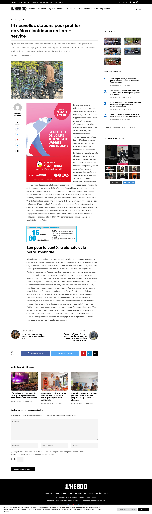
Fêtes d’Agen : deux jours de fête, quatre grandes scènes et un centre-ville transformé (24, 395)
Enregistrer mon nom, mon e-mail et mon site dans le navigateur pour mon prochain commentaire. (48, 452)
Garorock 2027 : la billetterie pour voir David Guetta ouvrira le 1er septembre (125, 116)
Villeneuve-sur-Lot (65, 8)
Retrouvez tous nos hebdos (42, 2)
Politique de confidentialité (96, 493)
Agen (51, 8)
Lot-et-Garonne (83, 8)
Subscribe (130, 182)
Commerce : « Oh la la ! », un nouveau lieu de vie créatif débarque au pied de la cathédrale (53, 396)
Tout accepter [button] (143, 509)
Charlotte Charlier (18, 115)
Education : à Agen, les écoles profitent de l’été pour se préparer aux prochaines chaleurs (84, 396)
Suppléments (105, 8)
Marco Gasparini (46, 403)
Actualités (41, 8)
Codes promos (59, 2)
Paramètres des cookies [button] (127, 509)
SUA (96, 8)
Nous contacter (24, 2)
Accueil (32, 8)
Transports (26, 20)
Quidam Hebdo (16, 401)
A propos (14, 2)
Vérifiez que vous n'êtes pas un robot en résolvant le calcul (33, 454)
